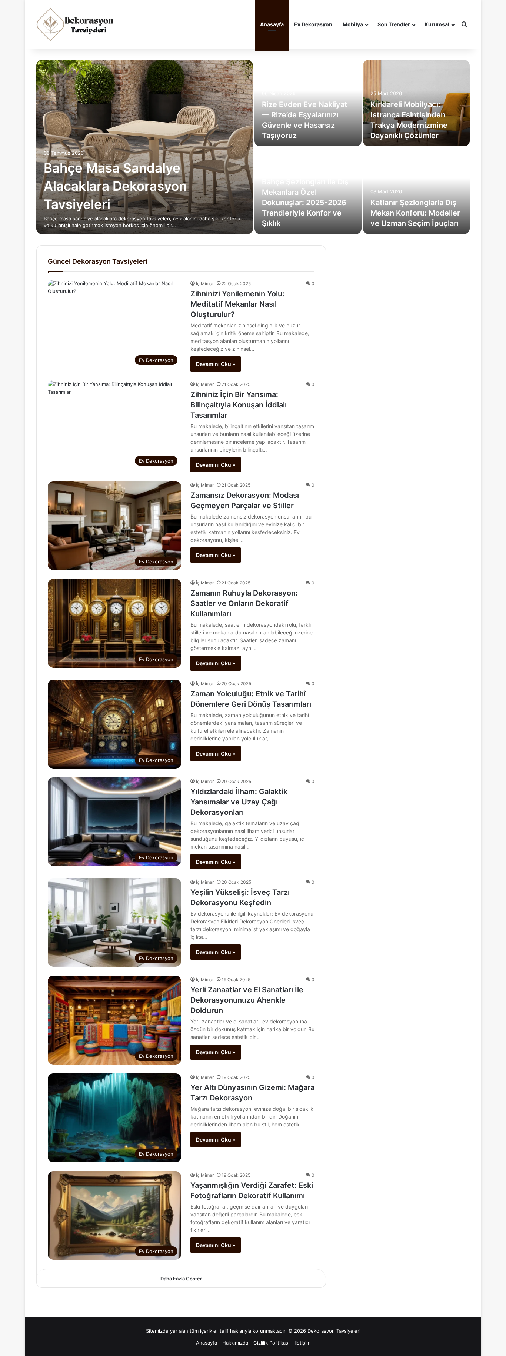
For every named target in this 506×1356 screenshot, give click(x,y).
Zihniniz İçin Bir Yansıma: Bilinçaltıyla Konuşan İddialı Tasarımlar (238, 405)
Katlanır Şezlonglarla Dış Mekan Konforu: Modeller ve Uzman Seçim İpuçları (415, 213)
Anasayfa (272, 24)
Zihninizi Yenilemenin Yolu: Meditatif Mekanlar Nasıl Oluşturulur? (237, 304)
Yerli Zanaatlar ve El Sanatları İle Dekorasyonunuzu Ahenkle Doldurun (246, 1000)
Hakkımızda (235, 1343)
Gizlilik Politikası (271, 1343)
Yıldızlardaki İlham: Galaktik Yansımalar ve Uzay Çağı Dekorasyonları (238, 802)
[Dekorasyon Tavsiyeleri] (76, 24)
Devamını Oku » (215, 364)
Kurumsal (437, 24)
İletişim (302, 1343)
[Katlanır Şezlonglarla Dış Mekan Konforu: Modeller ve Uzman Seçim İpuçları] (416, 191)
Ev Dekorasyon (313, 24)
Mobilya (353, 24)
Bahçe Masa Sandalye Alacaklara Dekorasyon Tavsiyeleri (115, 186)
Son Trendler (393, 24)
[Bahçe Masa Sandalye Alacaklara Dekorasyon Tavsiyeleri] (144, 147)
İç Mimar (205, 283)
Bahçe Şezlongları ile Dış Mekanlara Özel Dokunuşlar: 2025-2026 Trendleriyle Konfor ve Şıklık (305, 202)
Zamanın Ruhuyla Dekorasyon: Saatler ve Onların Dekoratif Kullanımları (244, 603)
